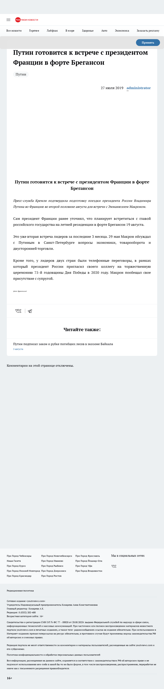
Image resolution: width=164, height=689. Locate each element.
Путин (21, 74)
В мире (70, 30)
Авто (104, 30)
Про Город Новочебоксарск (56, 555)
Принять (148, 42)
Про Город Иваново (52, 560)
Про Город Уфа (83, 565)
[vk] (18, 311)
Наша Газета (14, 560)
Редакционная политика (20, 590)
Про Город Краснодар (19, 575)
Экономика (122, 30)
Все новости (14, 30)
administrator (139, 88)
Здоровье (88, 30)
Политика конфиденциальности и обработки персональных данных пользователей (53, 654)
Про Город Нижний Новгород (23, 570)
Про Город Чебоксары (19, 555)
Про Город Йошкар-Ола (88, 560)
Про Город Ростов (51, 575)
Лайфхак (52, 30)
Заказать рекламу (148, 30)
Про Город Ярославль (87, 555)
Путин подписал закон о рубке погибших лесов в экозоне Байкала (63, 346)
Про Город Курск (16, 565)
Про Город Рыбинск (52, 565)
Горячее (34, 30)
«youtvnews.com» (35, 600)
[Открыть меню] (8, 20)
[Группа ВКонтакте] (114, 567)
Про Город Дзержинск (53, 570)
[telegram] (31, 311)
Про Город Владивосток (88, 570)
